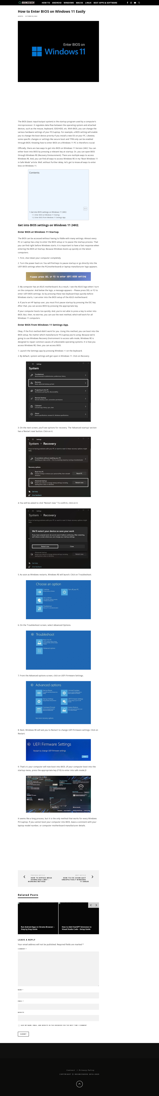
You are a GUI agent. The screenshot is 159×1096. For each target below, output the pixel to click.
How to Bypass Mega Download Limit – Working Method (40, 879)
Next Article (80, 875)
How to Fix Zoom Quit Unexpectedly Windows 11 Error (75, 879)
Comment (22, 949)
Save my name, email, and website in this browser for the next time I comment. (54, 1025)
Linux (88, 2)
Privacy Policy (87, 1070)
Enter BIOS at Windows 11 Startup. (47, 215)
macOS (79, 2)
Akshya (20, 16)
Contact (71, 1070)
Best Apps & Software (105, 2)
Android (57, 2)
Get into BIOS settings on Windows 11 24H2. (49, 212)
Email (21, 1001)
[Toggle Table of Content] (84, 209)
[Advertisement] (58, 102)
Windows (69, 2)
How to (46, 2)
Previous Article (38, 875)
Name (20, 990)
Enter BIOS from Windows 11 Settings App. (50, 217)
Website (21, 1012)
